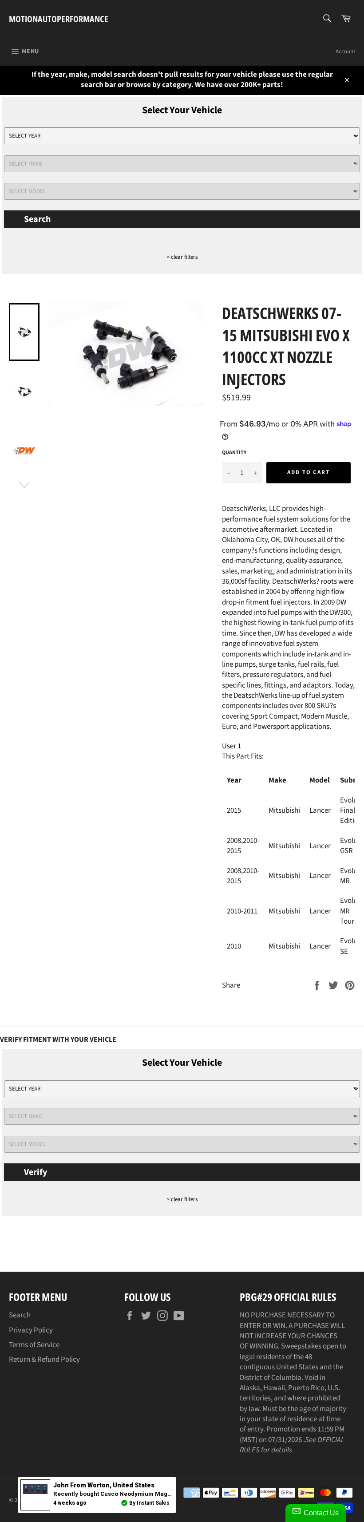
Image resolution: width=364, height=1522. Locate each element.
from (103, 1485)
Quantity (234, 452)
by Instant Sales (149, 1503)
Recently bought (155, 1493)
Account (345, 51)
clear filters (182, 257)
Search (37, 219)
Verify (35, 1172)
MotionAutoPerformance (58, 19)
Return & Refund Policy (44, 1359)
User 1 (231, 746)
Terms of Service (34, 1345)
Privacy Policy (31, 1330)
